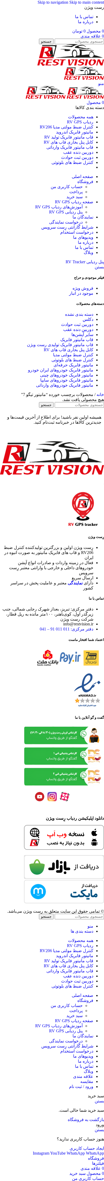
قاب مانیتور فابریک (76, 339)
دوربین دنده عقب (78, 329)
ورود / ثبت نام (81, 1086)
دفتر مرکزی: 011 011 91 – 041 (66, 629)
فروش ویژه (83, 288)
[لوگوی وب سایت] (70, 64)
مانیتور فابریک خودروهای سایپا (66, 380)
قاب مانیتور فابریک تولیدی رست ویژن (60, 344)
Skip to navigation (53, 2)
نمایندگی (75, 583)
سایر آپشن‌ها (82, 334)
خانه (99, 394)
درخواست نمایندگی (66, 222)
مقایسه (86, 1081)
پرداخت (76, 191)
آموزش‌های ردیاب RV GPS (59, 207)
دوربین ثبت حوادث (77, 324)
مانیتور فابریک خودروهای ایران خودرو (60, 370)
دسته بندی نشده (79, 314)
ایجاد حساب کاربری (87, 1148)
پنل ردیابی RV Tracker (85, 262)
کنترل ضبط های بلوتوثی (72, 360)
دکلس (88, 319)
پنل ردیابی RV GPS (66, 212)
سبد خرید (74, 197)
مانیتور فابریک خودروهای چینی (66, 375)
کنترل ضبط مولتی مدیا (73, 355)
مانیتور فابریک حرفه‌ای (73, 365)
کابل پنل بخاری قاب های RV (68, 349)
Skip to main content (86, 2)
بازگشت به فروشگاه (86, 1119)
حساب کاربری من (67, 186)
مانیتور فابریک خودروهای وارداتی (64, 385)
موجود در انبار (81, 293)
